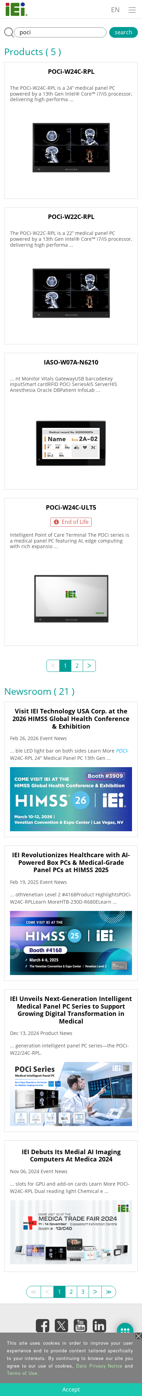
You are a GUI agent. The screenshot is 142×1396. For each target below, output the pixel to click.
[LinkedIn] (99, 1325)
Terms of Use (22, 1373)
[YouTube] (81, 1325)
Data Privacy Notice (99, 1365)
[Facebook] (43, 1325)
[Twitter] (62, 1323)
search (123, 32)
